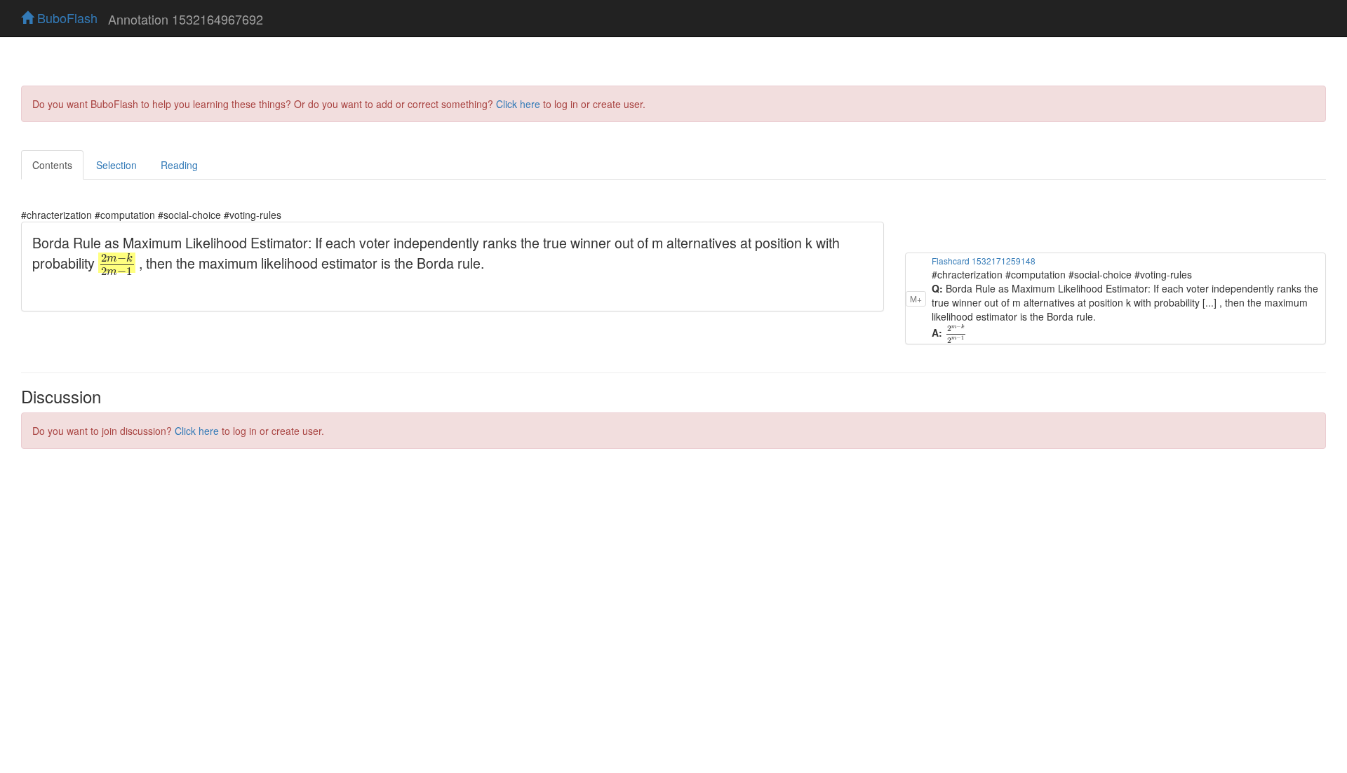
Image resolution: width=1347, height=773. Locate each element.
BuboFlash (66, 17)
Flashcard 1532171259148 (984, 261)
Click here (518, 104)
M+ (916, 298)
